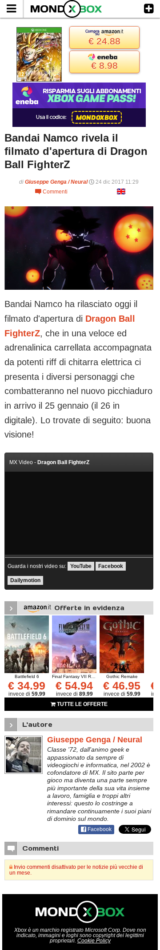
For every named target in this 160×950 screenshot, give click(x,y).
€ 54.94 (74, 685)
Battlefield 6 (27, 676)
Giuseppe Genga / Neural (56, 182)
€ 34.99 (26, 685)
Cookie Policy (94, 941)
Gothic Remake (122, 676)
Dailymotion (25, 580)
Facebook (110, 566)
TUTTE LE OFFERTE (82, 704)
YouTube (81, 566)
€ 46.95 (121, 685)
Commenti (51, 191)
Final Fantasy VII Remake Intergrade (90, 676)
